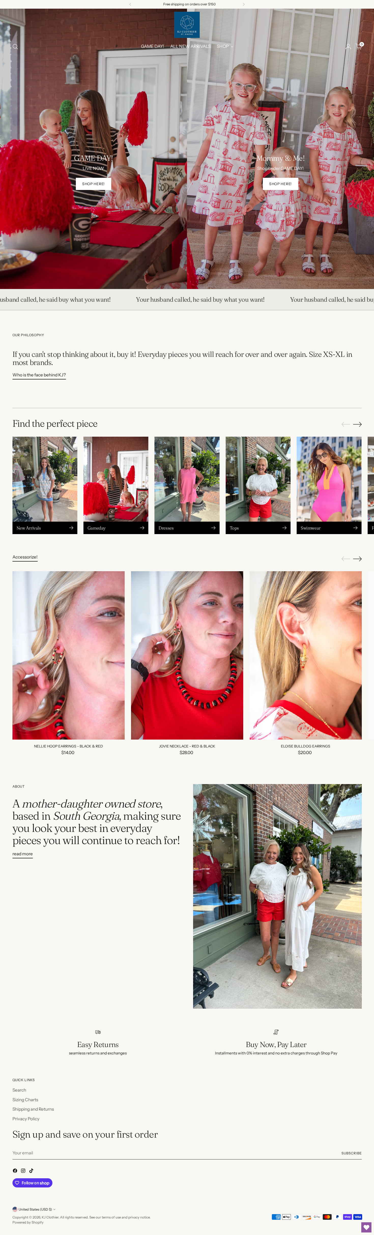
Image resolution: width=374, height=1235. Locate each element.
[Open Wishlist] (366, 1227)
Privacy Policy (25, 1118)
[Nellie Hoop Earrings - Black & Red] (68, 655)
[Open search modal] (15, 46)
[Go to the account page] (348, 46)
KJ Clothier (50, 1217)
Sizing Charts (25, 1099)
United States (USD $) (35, 1209)
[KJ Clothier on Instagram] (24, 1171)
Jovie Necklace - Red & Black (187, 746)
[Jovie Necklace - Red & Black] (187, 655)
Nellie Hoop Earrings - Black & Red (68, 746)
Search (19, 1090)
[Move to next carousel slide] (357, 424)
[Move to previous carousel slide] (345, 424)
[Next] (243, 4)
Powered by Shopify (28, 1222)
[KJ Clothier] (187, 25)
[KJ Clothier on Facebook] (15, 1171)
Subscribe (351, 1153)
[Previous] (130, 4)
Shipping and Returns (33, 1109)
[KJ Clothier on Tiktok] (32, 1171)
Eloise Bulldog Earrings (305, 746)
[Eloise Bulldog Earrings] (306, 655)
